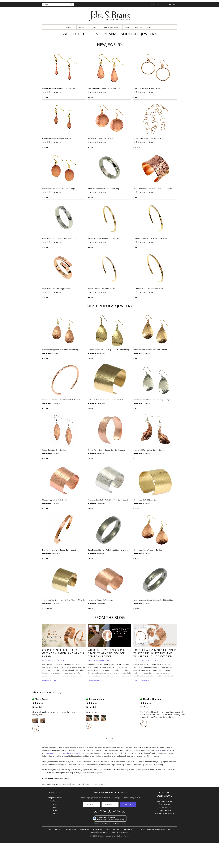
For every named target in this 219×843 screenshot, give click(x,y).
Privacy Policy (97, 829)
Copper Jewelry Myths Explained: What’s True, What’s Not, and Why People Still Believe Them (155, 653)
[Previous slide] (106, 739)
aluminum (50, 753)
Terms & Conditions (112, 829)
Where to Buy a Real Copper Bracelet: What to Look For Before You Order (106, 653)
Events (54, 804)
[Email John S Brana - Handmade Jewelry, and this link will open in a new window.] (123, 811)
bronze (63, 753)
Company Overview (54, 798)
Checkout (172, 4)
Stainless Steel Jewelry (164, 813)
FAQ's (50, 829)
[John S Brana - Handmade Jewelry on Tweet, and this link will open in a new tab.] (95, 811)
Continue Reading (49, 681)
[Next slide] (113, 739)
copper (57, 753)
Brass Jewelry (164, 804)
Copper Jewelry (164, 810)
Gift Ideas (58, 829)
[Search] (71, 4)
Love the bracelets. (94, 712)
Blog (149, 27)
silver (167, 750)
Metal (82, 27)
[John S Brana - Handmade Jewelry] (109, 16)
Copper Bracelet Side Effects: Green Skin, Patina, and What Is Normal (63, 653)
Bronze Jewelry (164, 807)
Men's (94, 27)
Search (54, 807)
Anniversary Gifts (111, 27)
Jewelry (69, 27)
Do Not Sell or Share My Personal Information (156, 829)
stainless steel (80, 753)
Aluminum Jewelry (164, 801)
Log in (152, 4)
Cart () (162, 4)
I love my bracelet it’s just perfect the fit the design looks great (54, 713)
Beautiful (37, 707)
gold (159, 750)
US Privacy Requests (130, 829)
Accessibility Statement (99, 832)
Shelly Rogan (41, 699)
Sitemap (55, 811)
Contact (138, 27)
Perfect (144, 707)
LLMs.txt (55, 814)
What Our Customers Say (46, 692)
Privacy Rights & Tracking (119, 832)
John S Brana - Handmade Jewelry (105, 836)
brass (69, 753)
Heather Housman (152, 699)
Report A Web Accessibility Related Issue (109, 824)
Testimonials (55, 801)
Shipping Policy (70, 829)
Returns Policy (84, 829)
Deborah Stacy (96, 699)
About (127, 27)
